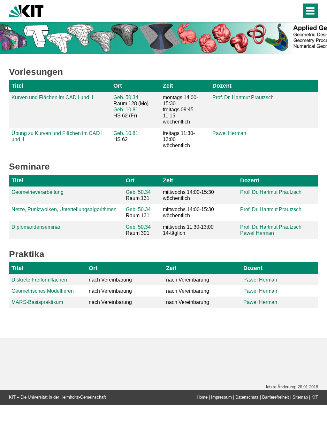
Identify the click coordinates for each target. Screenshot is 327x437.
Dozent (222, 86)
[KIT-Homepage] (26, 10)
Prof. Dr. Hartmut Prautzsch (243, 97)
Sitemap (300, 397)
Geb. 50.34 (125, 97)
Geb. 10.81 (125, 109)
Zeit (168, 86)
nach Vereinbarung (110, 279)
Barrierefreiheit (275, 397)
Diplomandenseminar (35, 227)
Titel (17, 86)
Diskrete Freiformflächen (39, 279)
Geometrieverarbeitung (37, 192)
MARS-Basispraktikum (37, 302)
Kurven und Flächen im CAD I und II (52, 97)
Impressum (221, 397)
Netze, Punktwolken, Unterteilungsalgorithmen (64, 209)
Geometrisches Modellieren (42, 291)
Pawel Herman (229, 133)
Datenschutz (247, 397)
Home (202, 397)
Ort (117, 86)
